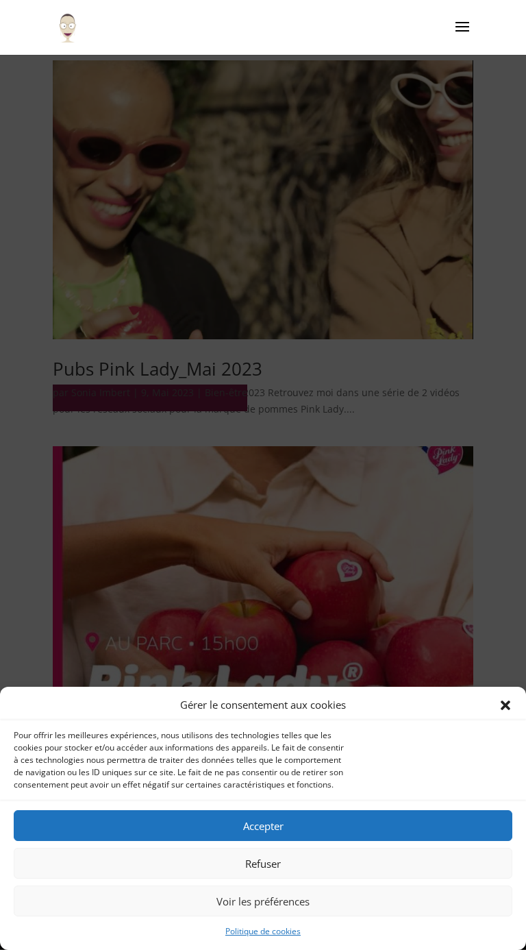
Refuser (263, 863)
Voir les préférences (263, 901)
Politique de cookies (263, 931)
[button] (505, 705)
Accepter (263, 826)
